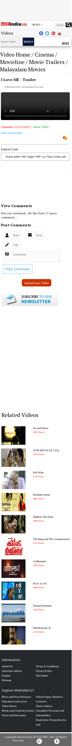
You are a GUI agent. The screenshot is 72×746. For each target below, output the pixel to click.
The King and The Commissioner (51, 539)
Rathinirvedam (41, 494)
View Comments (11, 132)
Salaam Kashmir (42, 605)
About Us (7, 666)
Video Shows (9, 706)
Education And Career (14, 701)
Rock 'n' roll (40, 583)
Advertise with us (12, 671)
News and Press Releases (16, 696)
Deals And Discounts (14, 715)
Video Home (15, 54)
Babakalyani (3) (42, 627)
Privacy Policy (44, 671)
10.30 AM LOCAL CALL (46, 450)
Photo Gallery (44, 706)
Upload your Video (36, 283)
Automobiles (43, 715)
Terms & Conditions (47, 666)
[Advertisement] (35, 10)
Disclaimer (42, 675)
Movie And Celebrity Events (18, 710)
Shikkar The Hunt (43, 517)
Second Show (40, 428)
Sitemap (6, 680)
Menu (65, 43)
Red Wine (38, 472)
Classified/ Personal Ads (50, 710)
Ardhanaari (39, 561)
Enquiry (6, 675)
